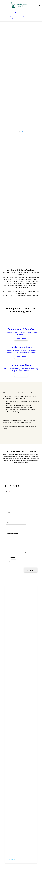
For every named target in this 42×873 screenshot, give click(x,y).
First (7, 672)
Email (8, 696)
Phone (8, 685)
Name (8, 665)
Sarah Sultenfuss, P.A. (21, 19)
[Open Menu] (39, 5)
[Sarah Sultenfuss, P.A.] (19, 6)
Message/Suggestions (12, 706)
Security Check (11, 731)
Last (7, 679)
